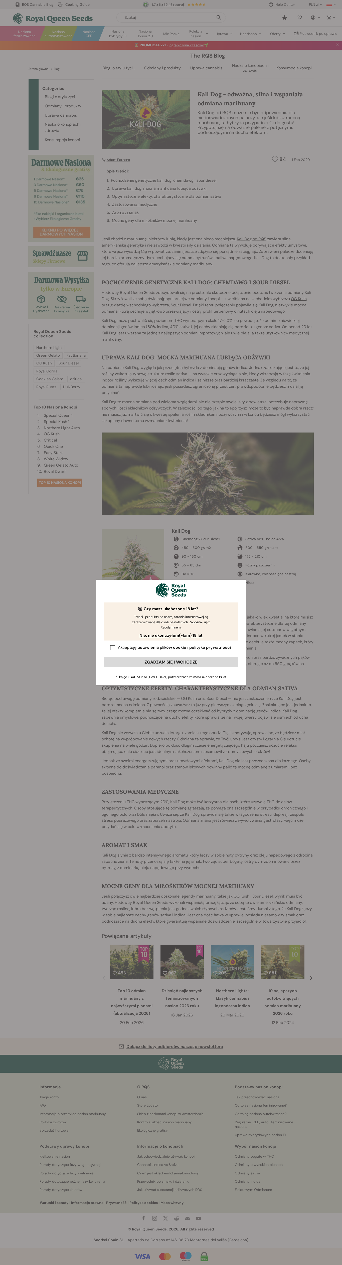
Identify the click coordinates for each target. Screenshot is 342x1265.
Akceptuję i (174, 647)
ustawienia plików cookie (161, 647)
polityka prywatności (210, 647)
